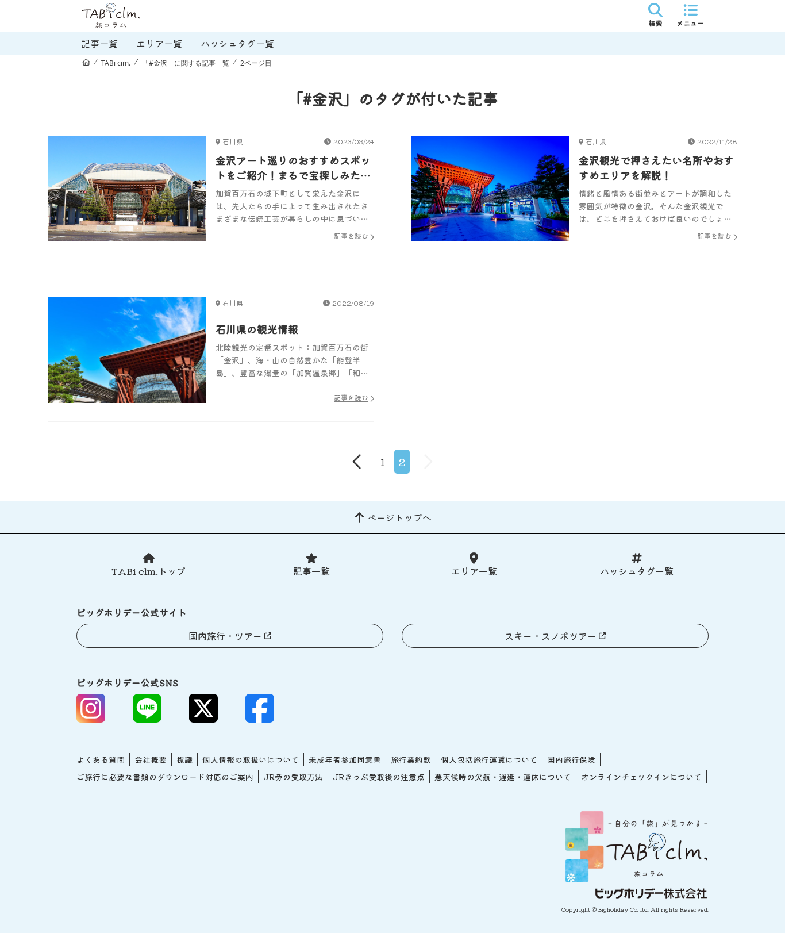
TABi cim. (115, 63)
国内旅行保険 (571, 759)
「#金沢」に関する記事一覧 (185, 63)
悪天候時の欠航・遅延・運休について (502, 776)
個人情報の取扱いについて (250, 759)
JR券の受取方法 (293, 776)
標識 (184, 759)
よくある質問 (100, 759)
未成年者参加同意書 (345, 759)
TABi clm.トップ (148, 571)
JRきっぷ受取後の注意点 (379, 776)
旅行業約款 (411, 759)
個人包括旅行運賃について (489, 759)
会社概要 (150, 759)
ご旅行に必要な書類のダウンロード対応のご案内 (164, 776)
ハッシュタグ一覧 (237, 43)
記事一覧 (99, 43)
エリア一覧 (159, 43)
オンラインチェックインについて (641, 776)
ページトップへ (399, 517)
